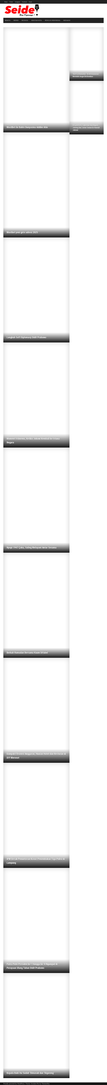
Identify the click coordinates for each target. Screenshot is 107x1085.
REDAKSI (66, 20)
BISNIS (16, 20)
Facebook (24, 2)
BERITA (7, 20)
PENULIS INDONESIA (52, 20)
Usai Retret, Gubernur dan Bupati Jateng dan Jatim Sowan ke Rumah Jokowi (86, 127)
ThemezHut (45, 1084)
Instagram (17, 2)
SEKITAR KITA (36, 20)
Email (30, 2)
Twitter (11, 2)
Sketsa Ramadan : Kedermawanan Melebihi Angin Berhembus (86, 75)
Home (5, 2)
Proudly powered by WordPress (13, 1084)
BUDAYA (25, 20)
